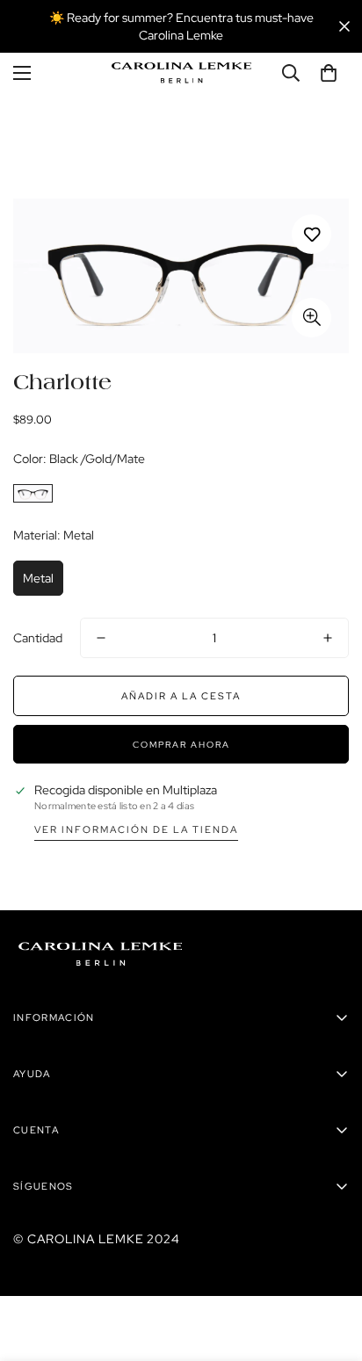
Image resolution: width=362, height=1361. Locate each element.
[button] (328, 73)
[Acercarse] (311, 317)
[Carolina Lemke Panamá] (181, 72)
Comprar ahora (181, 744)
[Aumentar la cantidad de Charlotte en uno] (328, 638)
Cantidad (37, 638)
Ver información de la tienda (136, 829)
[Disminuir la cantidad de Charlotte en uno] (101, 638)
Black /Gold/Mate (33, 493)
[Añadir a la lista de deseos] (311, 234)
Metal (38, 578)
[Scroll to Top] (330, 1267)
